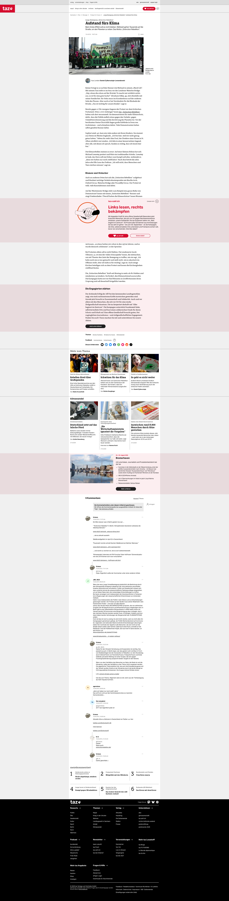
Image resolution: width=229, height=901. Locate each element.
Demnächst (119, 844)
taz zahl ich (142, 818)
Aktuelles (119, 813)
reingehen (73, 859)
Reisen (72, 871)
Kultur (72, 821)
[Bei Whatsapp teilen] (118, 344)
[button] (157, 8)
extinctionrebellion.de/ (103, 747)
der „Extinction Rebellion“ (129, 112)
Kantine (72, 873)
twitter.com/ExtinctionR (101, 731)
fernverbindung (75, 847)
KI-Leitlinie (154, 887)
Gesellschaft (74, 818)
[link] (72, 9)
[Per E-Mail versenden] (102, 344)
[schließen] (157, 201)
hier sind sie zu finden (106, 509)
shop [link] (87, 2)
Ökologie (84, 15)
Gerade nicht (150, 201)
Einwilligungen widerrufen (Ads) (126, 892)
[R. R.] (92, 738)
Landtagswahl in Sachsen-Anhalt (102, 822)
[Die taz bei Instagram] (157, 803)
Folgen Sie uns (142, 802)
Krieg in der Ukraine (99, 816)
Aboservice (97, 873)
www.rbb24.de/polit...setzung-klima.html (106, 532)
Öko (79, 15)
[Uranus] (87, 518)
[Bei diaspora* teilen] (122, 344)
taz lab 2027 (120, 856)
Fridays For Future (95, 15)
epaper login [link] (153, 2)
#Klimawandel (120, 334)
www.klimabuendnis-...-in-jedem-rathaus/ (106, 636)
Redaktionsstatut (129, 887)
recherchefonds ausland (147, 821)
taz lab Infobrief (98, 853)
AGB (142, 889)
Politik (72, 813)
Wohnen (95, 818)
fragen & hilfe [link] (93, 2)
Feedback (96, 870)
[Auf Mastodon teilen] (106, 344)
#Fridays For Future (109, 334)
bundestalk (74, 844)
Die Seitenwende (121, 818)
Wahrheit (73, 833)
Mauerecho (74, 853)
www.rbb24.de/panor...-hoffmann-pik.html (107, 560)
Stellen (118, 821)
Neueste (135, 498)
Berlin (72, 827)
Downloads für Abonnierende (103, 879)
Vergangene (120, 853)
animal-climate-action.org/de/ (109, 674)
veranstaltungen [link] (79, 2)
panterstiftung (143, 824)
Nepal (95, 813)
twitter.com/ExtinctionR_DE (102, 723)
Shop (72, 876)
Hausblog (119, 816)
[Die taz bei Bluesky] (153, 803)
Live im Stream (121, 850)
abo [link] (137, 2)
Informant (119, 889)
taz (75, 802)
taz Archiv (142, 853)
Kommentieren (98, 340)
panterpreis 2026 (144, 827)
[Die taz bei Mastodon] (149, 803)
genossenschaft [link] (144, 2)
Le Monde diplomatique (147, 850)
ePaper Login (97, 876)
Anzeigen (73, 879)
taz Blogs (142, 845)
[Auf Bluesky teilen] (110, 344)
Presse (118, 824)
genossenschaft (144, 816)
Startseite (73, 15)
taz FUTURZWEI (144, 848)
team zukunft (97, 844)
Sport (72, 824)
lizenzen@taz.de (83, 889)
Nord (72, 830)
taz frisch (96, 847)
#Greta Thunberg (98, 334)
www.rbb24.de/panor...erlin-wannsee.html (106, 547)
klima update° (74, 850)
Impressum (136, 889)
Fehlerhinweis (108, 340)
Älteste (142, 498)
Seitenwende (148, 889)
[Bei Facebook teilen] (114, 344)
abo (140, 813)
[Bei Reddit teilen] (126, 344)
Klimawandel (97, 827)
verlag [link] (72, 2)
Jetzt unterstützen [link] (95, 326)
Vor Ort (118, 847)
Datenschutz (127, 889)
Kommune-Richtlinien (143, 887)
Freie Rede (73, 856)
